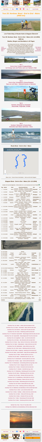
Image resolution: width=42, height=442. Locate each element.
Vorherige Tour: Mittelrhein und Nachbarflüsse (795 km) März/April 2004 (21, 406)
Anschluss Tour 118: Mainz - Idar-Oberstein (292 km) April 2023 (21, 340)
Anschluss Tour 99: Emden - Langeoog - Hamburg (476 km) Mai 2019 (21, 350)
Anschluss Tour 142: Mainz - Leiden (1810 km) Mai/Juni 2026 (21, 325)
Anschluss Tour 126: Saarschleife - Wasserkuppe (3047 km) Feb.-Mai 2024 (21, 335)
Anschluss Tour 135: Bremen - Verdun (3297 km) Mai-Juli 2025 (21, 329)
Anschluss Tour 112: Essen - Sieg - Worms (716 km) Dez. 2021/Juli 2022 (21, 342)
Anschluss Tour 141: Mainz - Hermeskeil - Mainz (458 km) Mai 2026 (21, 327)
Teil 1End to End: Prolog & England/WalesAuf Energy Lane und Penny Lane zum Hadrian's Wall (21, 66)
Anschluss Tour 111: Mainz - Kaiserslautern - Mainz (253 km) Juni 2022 (21, 344)
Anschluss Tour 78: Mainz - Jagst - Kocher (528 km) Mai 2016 (21, 360)
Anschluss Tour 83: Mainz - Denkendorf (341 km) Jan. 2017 (21, 356)
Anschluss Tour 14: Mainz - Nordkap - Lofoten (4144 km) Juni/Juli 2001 (21, 391)
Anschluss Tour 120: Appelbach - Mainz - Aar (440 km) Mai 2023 (21, 337)
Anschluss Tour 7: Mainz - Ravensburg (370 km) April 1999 (21, 398)
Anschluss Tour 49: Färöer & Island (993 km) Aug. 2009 (21, 383)
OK (32, 438)
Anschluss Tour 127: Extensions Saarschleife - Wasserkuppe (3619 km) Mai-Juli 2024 (21, 333)
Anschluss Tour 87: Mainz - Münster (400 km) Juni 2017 (21, 354)
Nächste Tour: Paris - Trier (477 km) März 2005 (21, 404)
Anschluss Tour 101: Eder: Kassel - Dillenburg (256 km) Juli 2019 (21, 348)
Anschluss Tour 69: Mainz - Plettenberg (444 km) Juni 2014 (21, 373)
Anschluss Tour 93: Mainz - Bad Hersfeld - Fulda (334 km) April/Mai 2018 (21, 352)
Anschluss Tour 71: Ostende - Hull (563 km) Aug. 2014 (21, 369)
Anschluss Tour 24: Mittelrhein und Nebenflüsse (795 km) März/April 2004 (21, 387)
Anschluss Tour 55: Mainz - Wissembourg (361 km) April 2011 (21, 381)
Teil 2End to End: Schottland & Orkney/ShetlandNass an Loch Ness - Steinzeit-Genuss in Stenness (21, 82)
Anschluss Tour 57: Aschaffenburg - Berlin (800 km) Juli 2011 (21, 377)
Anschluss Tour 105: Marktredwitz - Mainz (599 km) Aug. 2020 (21, 346)
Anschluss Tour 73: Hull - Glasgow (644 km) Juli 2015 (21, 364)
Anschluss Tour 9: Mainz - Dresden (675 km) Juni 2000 (21, 396)
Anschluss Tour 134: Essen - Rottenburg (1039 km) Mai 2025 (21, 331)
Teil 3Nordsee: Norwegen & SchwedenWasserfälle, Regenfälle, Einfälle (21, 104)
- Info (31, 435)
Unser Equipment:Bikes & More (3, 49)
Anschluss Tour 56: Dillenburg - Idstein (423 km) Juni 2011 (21, 379)
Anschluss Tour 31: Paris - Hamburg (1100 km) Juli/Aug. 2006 (21, 385)
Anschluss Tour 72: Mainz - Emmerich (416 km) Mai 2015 (21, 367)
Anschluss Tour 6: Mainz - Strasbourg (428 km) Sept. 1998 (21, 400)
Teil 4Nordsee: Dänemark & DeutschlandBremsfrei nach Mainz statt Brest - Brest (21, 125)
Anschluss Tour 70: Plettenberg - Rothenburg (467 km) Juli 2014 (21, 371)
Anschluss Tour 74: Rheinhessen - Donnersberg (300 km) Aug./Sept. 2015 (21, 362)
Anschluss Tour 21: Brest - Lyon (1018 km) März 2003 (21, 389)
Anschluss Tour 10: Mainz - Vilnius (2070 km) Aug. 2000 (21, 394)
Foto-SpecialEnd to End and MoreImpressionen (38, 49)
